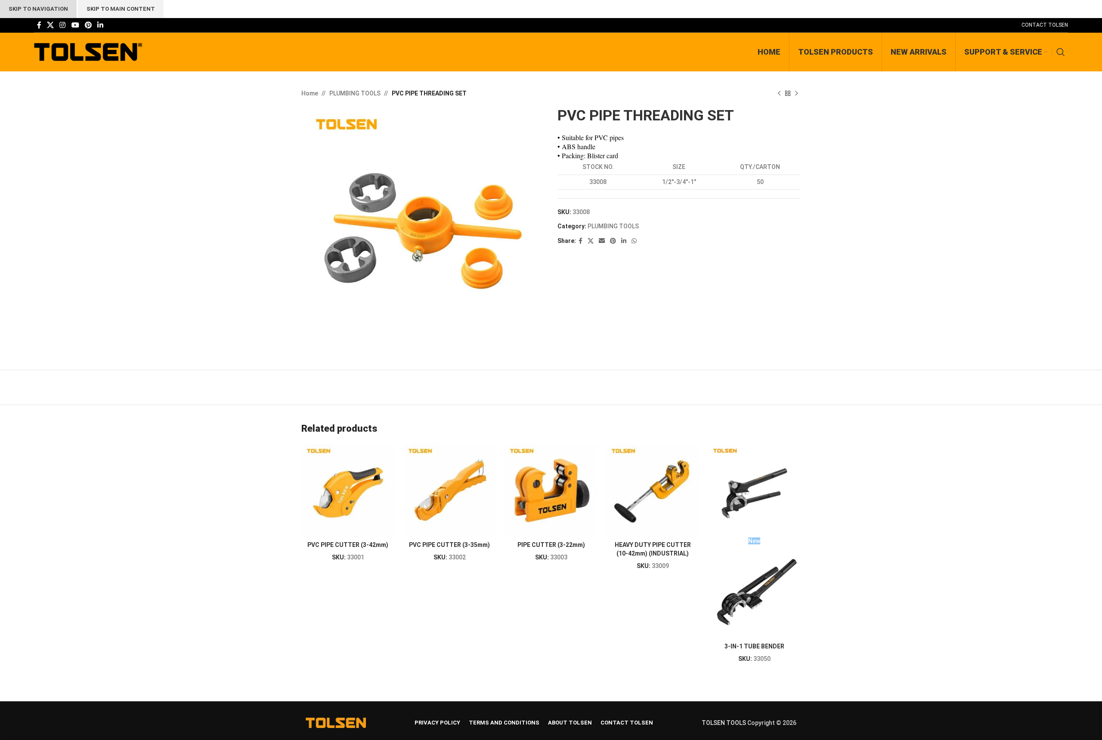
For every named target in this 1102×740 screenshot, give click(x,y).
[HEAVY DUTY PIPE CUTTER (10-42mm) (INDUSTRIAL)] (652, 490)
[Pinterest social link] (88, 25)
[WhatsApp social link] (634, 241)
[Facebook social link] (39, 25)
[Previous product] (779, 93)
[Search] (1062, 52)
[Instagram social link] (62, 25)
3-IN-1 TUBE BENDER (754, 646)
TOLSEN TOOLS (724, 722)
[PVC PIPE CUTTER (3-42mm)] (347, 490)
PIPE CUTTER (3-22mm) (551, 544)
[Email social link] (601, 241)
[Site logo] (88, 51)
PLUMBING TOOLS (355, 93)
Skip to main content (121, 9)
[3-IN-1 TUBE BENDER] (754, 490)
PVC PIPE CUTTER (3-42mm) (347, 544)
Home (309, 93)
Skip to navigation (38, 9)
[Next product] (796, 93)
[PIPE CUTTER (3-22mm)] (551, 490)
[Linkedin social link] (100, 25)
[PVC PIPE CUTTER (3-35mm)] (449, 490)
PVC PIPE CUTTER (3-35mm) (449, 544)
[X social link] (50, 25)
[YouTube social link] (75, 25)
